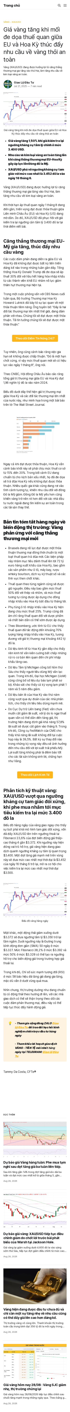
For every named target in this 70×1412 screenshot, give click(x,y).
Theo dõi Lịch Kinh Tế (35, 775)
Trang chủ (11, 5)
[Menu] (65, 5)
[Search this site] (59, 5)
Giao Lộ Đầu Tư (24, 82)
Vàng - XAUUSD (12, 22)
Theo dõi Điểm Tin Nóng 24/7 (34, 338)
